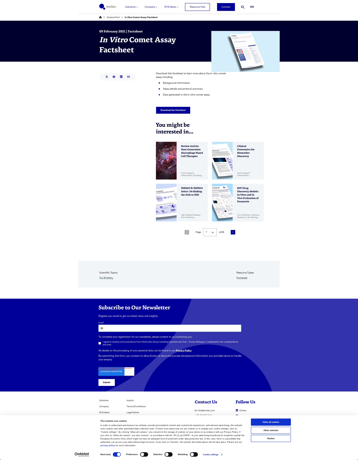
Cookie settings (211, 454)
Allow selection (270, 430)
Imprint (130, 400)
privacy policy (107, 445)
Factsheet (241, 278)
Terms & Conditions (136, 406)
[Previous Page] (187, 232)
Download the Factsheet (173, 110)
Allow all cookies (271, 422)
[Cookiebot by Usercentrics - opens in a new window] (82, 454)
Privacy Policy (184, 350)
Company (150, 7)
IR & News (170, 7)
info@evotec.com (206, 410)
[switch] (144, 454)
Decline (271, 438)
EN (252, 7)
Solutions (130, 7)
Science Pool (113, 17)
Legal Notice (133, 412)
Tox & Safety (106, 278)
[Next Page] (233, 232)
